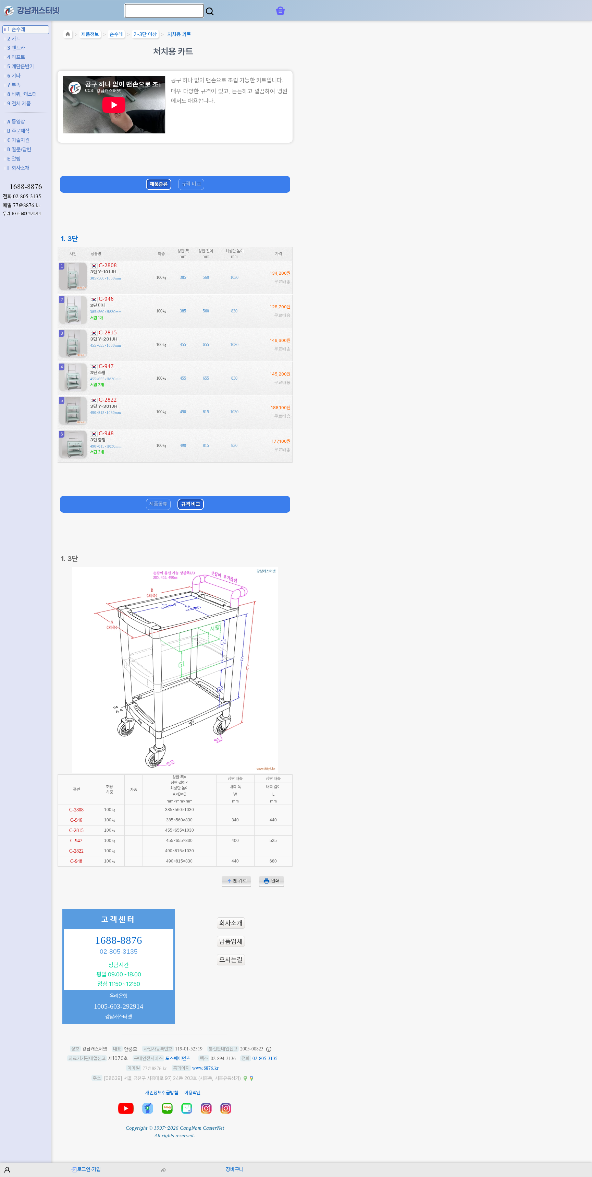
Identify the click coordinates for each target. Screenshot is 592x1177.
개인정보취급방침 (161, 1092)
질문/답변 (19, 149)
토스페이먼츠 (177, 1058)
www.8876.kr (205, 1068)
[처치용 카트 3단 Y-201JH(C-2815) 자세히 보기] (73, 354)
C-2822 (108, 399)
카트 (14, 38)
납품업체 (231, 942)
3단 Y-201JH (104, 339)
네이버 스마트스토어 (186, 1108)
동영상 (16, 121)
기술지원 (18, 140)
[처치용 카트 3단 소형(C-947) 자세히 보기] (73, 388)
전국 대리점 (147, 1108)
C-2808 (108, 265)
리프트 (16, 57)
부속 (14, 85)
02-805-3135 (27, 196)
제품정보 (90, 34)
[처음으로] (68, 35)
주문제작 (18, 131)
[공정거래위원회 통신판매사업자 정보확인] (269, 1049)
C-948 (106, 433)
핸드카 (16, 48)
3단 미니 (98, 305)
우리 (22, 213)
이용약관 (192, 1092)
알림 (14, 158)
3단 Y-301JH (104, 406)
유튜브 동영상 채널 (126, 1108)
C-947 (106, 366)
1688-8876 (26, 186)
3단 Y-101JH (103, 271)
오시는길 (231, 960)
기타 (14, 75)
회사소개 (18, 168)
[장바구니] (280, 11)
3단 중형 (98, 439)
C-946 (106, 299)
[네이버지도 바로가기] (245, 1078)
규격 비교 (191, 184)
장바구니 (235, 1169)
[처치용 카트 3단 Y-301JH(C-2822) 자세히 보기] (73, 422)
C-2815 (108, 332)
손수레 (16, 29)
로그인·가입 (89, 1169)
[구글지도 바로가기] (251, 1078)
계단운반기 (20, 66)
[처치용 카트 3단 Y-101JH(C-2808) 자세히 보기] (73, 287)
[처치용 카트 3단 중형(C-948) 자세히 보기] (73, 455)
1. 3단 (69, 238)
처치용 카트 (179, 34)
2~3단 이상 (145, 34)
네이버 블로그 (167, 1108)
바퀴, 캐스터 (22, 94)
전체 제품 (19, 103)
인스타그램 (206, 1108)
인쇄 (275, 880)
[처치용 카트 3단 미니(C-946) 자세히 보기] (73, 321)
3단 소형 (98, 372)
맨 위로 (240, 880)
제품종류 (159, 184)
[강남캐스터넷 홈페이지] (9, 10)
